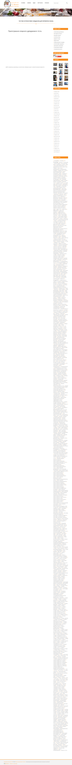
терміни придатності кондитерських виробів (58, 667)
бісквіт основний (57, 181)
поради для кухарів (57, 444)
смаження (64, 575)
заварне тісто (57, 242)
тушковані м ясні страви (58, 686)
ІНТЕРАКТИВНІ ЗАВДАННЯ (59, 44)
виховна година (62, 198)
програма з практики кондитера (60, 513)
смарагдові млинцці (57, 582)
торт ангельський (63, 678)
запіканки (59, 259)
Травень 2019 (56, 143)
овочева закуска (57, 396)
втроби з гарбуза (57, 205)
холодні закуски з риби (58, 709)
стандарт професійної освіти (58, 594)
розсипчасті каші (57, 547)
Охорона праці (57, 37)
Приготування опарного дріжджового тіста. (44, 13)
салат (63, 551)
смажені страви (61, 577)
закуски (64, 246)
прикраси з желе (57, 508)
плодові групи (63, 438)
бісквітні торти (60, 182)
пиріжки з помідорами (63, 432)
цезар (62, 715)
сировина (64, 570)
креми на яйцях (61, 298)
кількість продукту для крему (60, 312)
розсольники (65, 547)
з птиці (66, 241)
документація (56, 228)
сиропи (55, 574)
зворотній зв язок (57, 260)
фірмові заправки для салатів (58, 705)
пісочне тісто (64, 531)
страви (55, 599)
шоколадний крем (58, 729)
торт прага (62, 680)
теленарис (58, 656)
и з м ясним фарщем (61, 262)
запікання (64, 259)
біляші (62, 180)
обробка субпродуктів (59, 394)
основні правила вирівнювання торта (58, 409)
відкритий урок (61, 212)
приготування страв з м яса (59, 497)
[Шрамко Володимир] (61, 77)
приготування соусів (58, 496)
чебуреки (60, 716)
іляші (64, 744)
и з (63, 260)
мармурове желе (57, 335)
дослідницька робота (58, 229)
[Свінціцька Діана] (61, 64)
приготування (57, 460)
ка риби (60, 263)
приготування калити (58, 472)
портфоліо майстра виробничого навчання (58, 448)
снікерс (58, 585)
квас (62, 274)
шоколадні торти (62, 736)
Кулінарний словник (58, 47)
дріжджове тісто (57, 235)
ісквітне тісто (64, 750)
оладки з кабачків (57, 403)
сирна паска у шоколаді (60, 568)
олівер (63, 403)
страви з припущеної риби (60, 623)
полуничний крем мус (58, 440)
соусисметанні (56, 591)
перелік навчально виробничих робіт (59, 419)
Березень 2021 (57, 132)
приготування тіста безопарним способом (60, 503)
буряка (65, 176)
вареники (65, 184)
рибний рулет (60, 536)
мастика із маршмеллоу (59, 344)
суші (59, 655)
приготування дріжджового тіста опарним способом (59, 469)
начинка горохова (62, 373)
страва (66, 597)
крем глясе (61, 290)
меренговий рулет (62, 346)
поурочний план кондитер (59, 451)
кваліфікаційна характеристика (60, 272)
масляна (59, 336)
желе (59, 237)
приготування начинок (58, 482)
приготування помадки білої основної (59, 489)
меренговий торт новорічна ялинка (60, 348)
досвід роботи (63, 228)
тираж (59, 677)
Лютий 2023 (56, 120)
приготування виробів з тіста (60, 462)
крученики (65, 300)
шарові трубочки (60, 723)
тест (67, 669)
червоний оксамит (62, 717)
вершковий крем (57, 189)
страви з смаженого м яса (59, 635)
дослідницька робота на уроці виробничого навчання (60, 231)
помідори (62, 442)
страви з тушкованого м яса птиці (60, 645)
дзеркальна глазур (57, 227)
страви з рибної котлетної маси (60, 631)
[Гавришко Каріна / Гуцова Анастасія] (61, 83)
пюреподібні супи (57, 528)
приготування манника (58, 474)
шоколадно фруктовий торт (60, 734)
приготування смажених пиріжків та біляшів (60, 494)
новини (66, 385)
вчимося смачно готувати (59, 207)
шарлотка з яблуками (58, 721)
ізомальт (60, 744)
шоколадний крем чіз (58, 730)
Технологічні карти (58, 49)
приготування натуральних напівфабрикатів (59, 481)
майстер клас (64, 330)
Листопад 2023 (57, 114)
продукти (59, 518)
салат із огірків (63, 558)
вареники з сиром (57, 185)
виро (65, 194)
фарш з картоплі (60, 695)
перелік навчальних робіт (59, 418)
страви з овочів (64, 618)
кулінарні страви (57, 305)
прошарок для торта (61, 524)
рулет (55, 548)
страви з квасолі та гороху (59, 611)
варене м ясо (59, 184)
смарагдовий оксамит (58, 580)
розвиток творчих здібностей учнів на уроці (59, 544)
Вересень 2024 (57, 100)
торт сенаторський (61, 681)
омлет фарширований (58, 404)
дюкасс (63, 235)
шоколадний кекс (64, 728)
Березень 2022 (57, 126)
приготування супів (57, 498)
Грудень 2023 (56, 112)
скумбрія (59, 575)
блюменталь (61, 170)
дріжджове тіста (60, 234)
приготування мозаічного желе (58, 477)
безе (67, 164)
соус (61, 588)
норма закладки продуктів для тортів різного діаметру (60, 387)
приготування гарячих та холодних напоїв (59, 464)
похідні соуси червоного (59, 455)
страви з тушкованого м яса (58, 644)
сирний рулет (65, 568)
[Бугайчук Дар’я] (61, 71)
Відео (34, 2)
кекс (65, 274)
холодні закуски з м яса (58, 708)
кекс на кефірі (62, 275)
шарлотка (63, 720)
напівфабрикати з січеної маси (60, 370)
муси (57, 361)
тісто (58, 692)
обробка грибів (61, 391)
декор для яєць (62, 223)
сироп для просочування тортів (60, 573)
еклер (59, 236)
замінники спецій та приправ (60, 250)
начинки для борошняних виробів (58, 380)
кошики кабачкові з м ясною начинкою (59, 288)
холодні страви (60, 710)
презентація (60, 458)
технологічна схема (57, 674)
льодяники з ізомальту (58, 323)
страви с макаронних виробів (59, 650)
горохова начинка (61, 220)
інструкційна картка (57, 745)
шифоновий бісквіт (62, 724)
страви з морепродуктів (58, 618)
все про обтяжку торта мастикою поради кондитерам (60, 204)
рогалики (62, 540)
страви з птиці (64, 629)
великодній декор (57, 188)
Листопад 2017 (57, 151)
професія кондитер (61, 521)
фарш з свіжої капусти (62, 698)
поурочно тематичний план (60, 453)
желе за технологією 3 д (59, 238)
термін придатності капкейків (60, 662)
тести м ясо (60, 670)
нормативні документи (58, 390)
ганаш (59, 215)
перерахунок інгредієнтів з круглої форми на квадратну (60, 424)
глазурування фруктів (63, 219)
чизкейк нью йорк (62, 719)
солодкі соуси (64, 585)
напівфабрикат (56, 366)
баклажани (58, 164)
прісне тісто (62, 526)
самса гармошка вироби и (58, 562)
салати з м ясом (61, 559)
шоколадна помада (61, 726)
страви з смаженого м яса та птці (59, 637)
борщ (64, 171)
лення (66, 314)
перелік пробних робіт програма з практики (60, 422)
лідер (59, 324)
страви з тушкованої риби (59, 646)
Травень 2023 (56, 115)
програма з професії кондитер (60, 515)
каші (61, 270)
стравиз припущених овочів (59, 653)
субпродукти (56, 654)
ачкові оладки (57, 163)
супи (61, 654)
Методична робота (58, 33)
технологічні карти (57, 675)
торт (67, 677)
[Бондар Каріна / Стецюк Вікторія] (66, 82)
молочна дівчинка (57, 357)
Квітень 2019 (56, 145)
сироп (63, 571)
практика (59, 457)
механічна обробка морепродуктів (58, 355)
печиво (55, 427)
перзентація (61, 425)
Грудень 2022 (56, 122)
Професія (47, 2)
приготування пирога (58, 485)
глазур (61, 218)
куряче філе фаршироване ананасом (59, 307)
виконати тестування (63, 193)
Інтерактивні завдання (28, 13)
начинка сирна (60, 376)
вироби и (63, 196)
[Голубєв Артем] (66, 71)
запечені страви (60, 254)
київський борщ (56, 276)
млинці (62, 355)
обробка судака (63, 395)
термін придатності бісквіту (60, 659)
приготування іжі (63, 507)
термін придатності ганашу (59, 660)
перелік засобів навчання (59, 417)
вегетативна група (61, 187)
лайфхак (57, 313)
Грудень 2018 (56, 148)
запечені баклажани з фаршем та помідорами (60, 252)
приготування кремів (58, 473)
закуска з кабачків (62, 245)
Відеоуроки (56, 40)
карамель (60, 266)
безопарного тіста (57, 167)
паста (58, 415)
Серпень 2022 (56, 124)
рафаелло (59, 533)
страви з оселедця (58, 619)
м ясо (58, 330)
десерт (62, 224)
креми (59, 297)
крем (67, 288)
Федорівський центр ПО (8, 761)
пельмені (56, 416)
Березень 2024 (57, 107)
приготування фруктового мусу (59, 504)
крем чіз (63, 292)
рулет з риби (65, 549)
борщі (60, 173)
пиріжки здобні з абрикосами (59, 434)
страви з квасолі (63, 610)
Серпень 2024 (56, 101)
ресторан (64, 533)
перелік (60, 416)
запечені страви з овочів (58, 255)
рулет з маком (60, 548)
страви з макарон (57, 616)
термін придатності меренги (59, 664)
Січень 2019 (56, 146)
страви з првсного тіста (60, 620)
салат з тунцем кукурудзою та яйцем (59, 555)
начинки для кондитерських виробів (60, 381)
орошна (59, 407)
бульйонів (61, 176)
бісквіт (65, 180)
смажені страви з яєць (58, 579)
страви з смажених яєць (61, 634)
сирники (60, 570)
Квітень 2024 (56, 105)
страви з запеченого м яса (59, 606)
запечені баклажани (57, 251)
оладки (65, 401)
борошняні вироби (57, 171)
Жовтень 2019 (56, 141)
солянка (60, 587)
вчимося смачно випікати (59, 206)
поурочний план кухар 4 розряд (60, 452)
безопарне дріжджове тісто (60, 165)
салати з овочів (56, 560)
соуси (60, 590)
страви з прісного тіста (58, 629)
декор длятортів (56, 224)
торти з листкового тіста (58, 683)
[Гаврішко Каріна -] (66, 77)
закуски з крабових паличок (59, 248)
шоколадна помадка (57, 727)
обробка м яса (56, 392)
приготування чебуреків (58, 461)
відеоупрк (64, 209)
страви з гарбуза (61, 604)
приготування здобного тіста (60, 471)
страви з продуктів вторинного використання (59, 625)
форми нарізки (60, 702)
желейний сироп (57, 240)
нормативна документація (59, 389)
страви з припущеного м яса (60, 622)
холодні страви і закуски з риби (59, 714)
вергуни (64, 188)
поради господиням (62, 443)
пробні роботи (62, 510)
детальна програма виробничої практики (59, 226)
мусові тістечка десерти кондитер (59, 363)
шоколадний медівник (58, 732)
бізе (60, 179)
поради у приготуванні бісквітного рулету (60, 445)
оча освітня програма (59, 414)
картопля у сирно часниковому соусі (60, 269)
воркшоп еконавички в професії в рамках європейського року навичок (60, 201)
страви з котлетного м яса (59, 613)
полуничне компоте (57, 439)
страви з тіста (56, 647)
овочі (63, 396)
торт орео (56, 678)
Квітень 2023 (56, 117)
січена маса (63, 655)
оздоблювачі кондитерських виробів (59, 398)
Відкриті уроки (57, 38)
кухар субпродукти (57, 311)
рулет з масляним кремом (60, 549)
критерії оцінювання (57, 299)
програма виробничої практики (58, 512)
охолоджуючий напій (61, 410)
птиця (63, 527)
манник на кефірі (61, 333)
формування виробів (58, 703)
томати (63, 677)
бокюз (65, 170)
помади (60, 441)
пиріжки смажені (61, 435)
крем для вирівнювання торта (60, 291)
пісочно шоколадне (57, 532)
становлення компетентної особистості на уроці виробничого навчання (59, 596)
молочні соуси (59, 358)
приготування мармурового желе (59, 476)
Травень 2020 (56, 138)
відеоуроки (60, 211)
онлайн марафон (60, 405)
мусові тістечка (56, 362)
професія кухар (56, 522)
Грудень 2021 (56, 127)
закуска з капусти (57, 246)
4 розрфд (61, 160)
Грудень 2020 (56, 134)
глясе (55, 220)
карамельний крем (62, 267)
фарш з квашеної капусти (60, 696)
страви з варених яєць (62, 601)
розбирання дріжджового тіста (60, 542)
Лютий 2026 (56, 93)
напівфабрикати (64, 366)
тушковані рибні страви (58, 687)
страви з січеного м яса (60, 639)
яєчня (58, 743)
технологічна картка (62, 673)
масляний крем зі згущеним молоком (59, 339)
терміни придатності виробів (59, 665)
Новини (29, 2)
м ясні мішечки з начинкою (59, 328)
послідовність (56, 449)
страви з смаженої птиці (61, 637)
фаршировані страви (61, 701)
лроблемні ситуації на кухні (59, 321)
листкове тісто (56, 318)
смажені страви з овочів (58, 578)
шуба (64, 738)
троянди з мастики (61, 685)
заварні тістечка (62, 243)
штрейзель (59, 738)
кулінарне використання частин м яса (59, 303)
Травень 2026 (56, 91)
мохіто (64, 359)
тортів (64, 684)
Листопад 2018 (57, 150)
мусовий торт (62, 361)
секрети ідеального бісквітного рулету (59, 564)
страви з (60, 599)
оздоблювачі (56, 397)
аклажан (61, 162)
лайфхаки (62, 313)
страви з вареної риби (58, 603)
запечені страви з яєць (58, 257)
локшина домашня (63, 320)
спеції (58, 592)
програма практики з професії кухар (60, 518)
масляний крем (60, 337)
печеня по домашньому (62, 426)
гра (64, 221)
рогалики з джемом (57, 541)
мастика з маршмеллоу (63, 342)
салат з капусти (56, 552)
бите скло (60, 168)
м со (63, 326)
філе (59, 704)
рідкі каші (59, 551)
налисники (61, 364)
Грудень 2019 (56, 139)
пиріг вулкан (64, 427)
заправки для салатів (58, 258)
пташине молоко (57, 527)
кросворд (60, 300)
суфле (55, 655)
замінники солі (64, 249)
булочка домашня (57, 174)
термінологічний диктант (59, 669)
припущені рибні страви (58, 509)
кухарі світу (65, 311)
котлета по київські (57, 284)
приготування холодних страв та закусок (60, 507)
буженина (64, 173)
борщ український (57, 172)
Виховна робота (57, 35)
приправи (64, 508)
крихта (64, 299)
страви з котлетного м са (59, 612)
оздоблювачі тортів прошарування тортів (58, 401)
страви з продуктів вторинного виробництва (58, 627)
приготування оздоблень (59, 483)
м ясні (61, 327)
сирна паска (60, 567)
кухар (65, 310)
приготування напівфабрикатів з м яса (60, 480)
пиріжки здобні (57, 433)
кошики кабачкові (60, 286)
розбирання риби (57, 543)
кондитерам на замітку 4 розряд (59, 281)
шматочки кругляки (57, 725)
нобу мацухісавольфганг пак (58, 385)
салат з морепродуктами (58, 554)
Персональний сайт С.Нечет (20, 761)
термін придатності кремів (59, 663)
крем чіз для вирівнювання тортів (60, 293)
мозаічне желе (62, 356)
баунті (63, 164)
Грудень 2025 (56, 95)
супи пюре (65, 654)
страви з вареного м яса (58, 602)
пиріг (59, 427)
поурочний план (61, 450)
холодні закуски (61, 707)
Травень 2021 (56, 131)
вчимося (64, 205)
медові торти (61, 345)
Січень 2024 (56, 110)
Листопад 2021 (57, 129)
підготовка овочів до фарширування (60, 529)
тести (55, 670)
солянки (65, 587)
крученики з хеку (57, 301)
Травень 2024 (56, 103)
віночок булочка (62, 214)
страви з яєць (57, 649)
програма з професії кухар (59, 516)
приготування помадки (58, 487)
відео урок (59, 209)
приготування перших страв (59, 484)
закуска (55, 245)
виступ (65, 197)
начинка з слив (59, 375)
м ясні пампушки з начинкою (59, 329)
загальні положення (63, 244)
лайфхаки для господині (58, 314)
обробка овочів (64, 392)
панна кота (64, 414)
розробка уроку (60, 545)
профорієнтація (56, 523)
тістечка (61, 691)
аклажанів (66, 162)
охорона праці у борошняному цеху (60, 412)
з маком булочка (60, 241)
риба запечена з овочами (59, 535)
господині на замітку (58, 221)
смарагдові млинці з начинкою (60, 582)
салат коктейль (63, 557)
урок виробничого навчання (59, 694)
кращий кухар (62, 288)
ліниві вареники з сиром (58, 325)
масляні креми (61, 339)
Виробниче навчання (58, 45)
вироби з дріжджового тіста (59, 195)
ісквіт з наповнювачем (57, 750)
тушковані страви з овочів (59, 689)
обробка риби (57, 393)
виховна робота (57, 200)
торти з (58, 682)
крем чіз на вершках (57, 295)
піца (64, 532)
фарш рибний (63, 699)
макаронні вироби (57, 332)
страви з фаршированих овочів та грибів (60, 648)
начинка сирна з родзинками (59, 378)
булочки (64, 174)
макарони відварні (62, 331)
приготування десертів (58, 465)
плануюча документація (58, 437)
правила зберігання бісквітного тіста (60, 457)
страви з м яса (63, 614)
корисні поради (60, 282)
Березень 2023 (57, 119)
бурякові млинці (57, 177)
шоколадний (56, 728)
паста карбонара (64, 415)
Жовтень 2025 (56, 96)
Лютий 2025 (56, 98)
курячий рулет (56, 308)
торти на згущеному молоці (59, 684)
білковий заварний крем (59, 180)
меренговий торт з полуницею (60, 349)
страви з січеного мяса (59, 640)
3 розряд (56, 160)
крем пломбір (62, 289)
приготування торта (57, 501)
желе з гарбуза (65, 237)
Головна (23, 2)
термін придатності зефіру (59, 661)
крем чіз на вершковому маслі (60, 295)
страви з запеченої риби (59, 607)
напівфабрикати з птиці (62, 369)
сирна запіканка (60, 566)
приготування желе (63, 470)
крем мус (56, 289)
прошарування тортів (58, 525)
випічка (61, 194)
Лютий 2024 (56, 108)
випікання (56, 194)
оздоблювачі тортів (57, 399)
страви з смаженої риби (58, 638)
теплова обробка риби (63, 657)
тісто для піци (64, 692)
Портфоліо (40, 2)
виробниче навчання (58, 197)
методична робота (57, 350)
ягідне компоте (56, 740)
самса (58, 561)
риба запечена (59, 534)
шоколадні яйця (57, 737)
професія (59, 519)
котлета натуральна (62, 283)
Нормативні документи (59, 31)
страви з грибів (56, 605)
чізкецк (59, 720)
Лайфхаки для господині (59, 42)
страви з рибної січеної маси (59, 632)
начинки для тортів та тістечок (60, 382)
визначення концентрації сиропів (59, 192)
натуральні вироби (61, 372)
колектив (58, 277)
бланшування (56, 169)
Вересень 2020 (57, 136)
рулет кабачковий (58, 550)
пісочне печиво (56, 531)
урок (61, 693)
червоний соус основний (59, 718)
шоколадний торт (57, 733)
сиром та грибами (57, 571)
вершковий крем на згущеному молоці (59, 190)
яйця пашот (56, 741)
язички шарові (64, 740)
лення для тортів (61, 316)
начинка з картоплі (57, 374)
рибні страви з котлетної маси (58, 538)
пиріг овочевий (62, 431)
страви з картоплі (62, 609)
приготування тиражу (58, 500)
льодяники (62, 322)
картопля (59, 268)
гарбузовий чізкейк (62, 216)
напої (60, 365)
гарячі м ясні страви (62, 217)
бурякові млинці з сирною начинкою (59, 178)
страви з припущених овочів (59, 621)
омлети (65, 404)
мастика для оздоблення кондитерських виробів (59, 341)
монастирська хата (57, 359)
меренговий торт (57, 347)
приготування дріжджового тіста (59, 467)
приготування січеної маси (59, 499)
